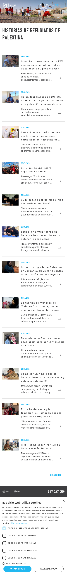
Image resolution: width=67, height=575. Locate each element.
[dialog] (33, 536)
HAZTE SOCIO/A (47, 4)
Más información (19, 523)
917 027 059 (56, 491)
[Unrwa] (9, 5)
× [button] (63, 501)
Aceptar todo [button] (17, 568)
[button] (33, 563)
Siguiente (56, 475)
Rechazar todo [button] (48, 568)
